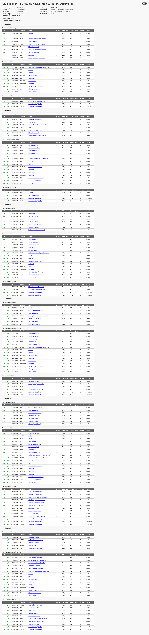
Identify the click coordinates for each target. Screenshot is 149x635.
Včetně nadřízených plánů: (10, 20)
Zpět (144, 3)
